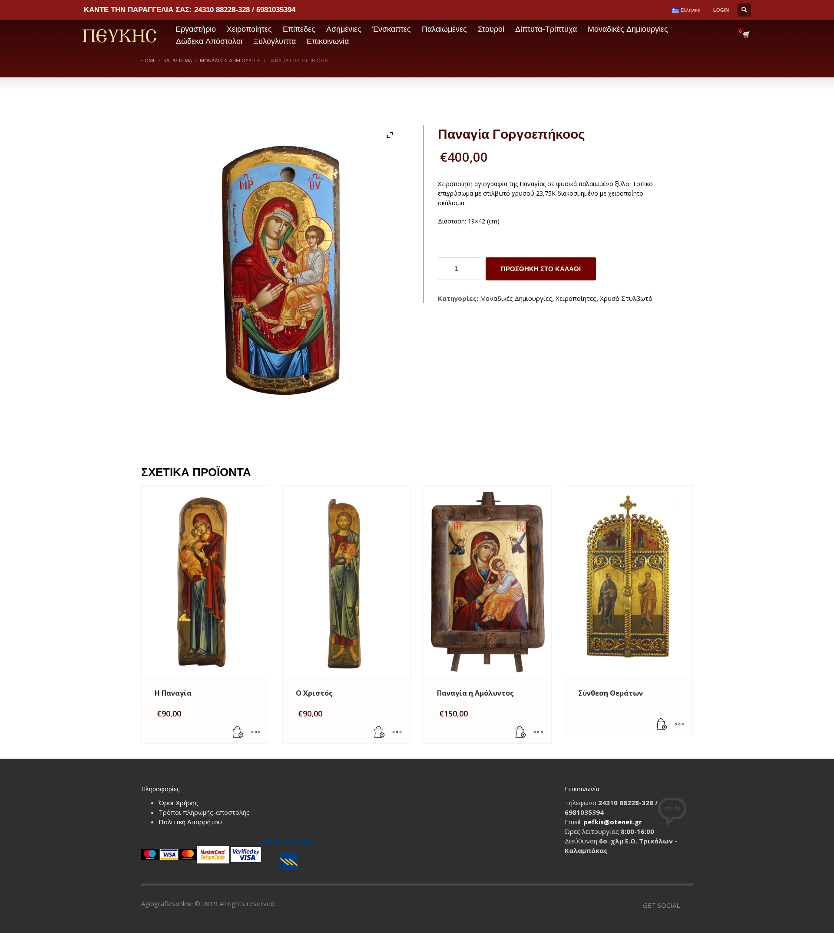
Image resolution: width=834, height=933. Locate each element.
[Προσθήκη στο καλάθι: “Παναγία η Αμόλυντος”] (521, 732)
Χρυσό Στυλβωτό (626, 298)
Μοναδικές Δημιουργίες (516, 298)
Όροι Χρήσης (178, 802)
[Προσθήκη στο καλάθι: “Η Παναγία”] (238, 732)
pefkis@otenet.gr (612, 821)
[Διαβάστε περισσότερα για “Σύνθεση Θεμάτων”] (662, 725)
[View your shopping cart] (745, 35)
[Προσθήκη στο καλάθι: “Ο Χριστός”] (379, 732)
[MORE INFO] (256, 732)
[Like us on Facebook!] (686, 905)
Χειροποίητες (576, 298)
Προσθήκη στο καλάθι (541, 269)
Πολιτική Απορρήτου (190, 821)
